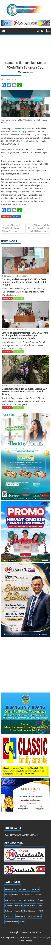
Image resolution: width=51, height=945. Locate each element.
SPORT (40, 911)
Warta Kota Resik (34, 916)
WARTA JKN (20, 916)
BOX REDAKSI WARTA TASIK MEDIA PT (21, 834)
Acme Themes (25, 940)
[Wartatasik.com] (3, 30)
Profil (40, 905)
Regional (18, 911)
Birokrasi (35, 889)
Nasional (8, 905)
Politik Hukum (29, 905)
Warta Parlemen (11, 921)
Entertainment (26, 895)
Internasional (29, 900)
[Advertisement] (25, 49)
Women (23, 921)
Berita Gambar (10, 889)
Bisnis (7, 895)
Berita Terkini (6, 217)
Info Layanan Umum (13, 900)
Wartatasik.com (19, 128)
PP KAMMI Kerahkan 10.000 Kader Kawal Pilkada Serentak (12, 228)
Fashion (38, 895)
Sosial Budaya (18, 298)
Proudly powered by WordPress (15, 937)
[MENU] (48, 31)
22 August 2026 (9, 276)
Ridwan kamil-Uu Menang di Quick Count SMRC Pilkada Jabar (38, 228)
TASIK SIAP (16, 217)
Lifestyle (40, 900)
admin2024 (22, 276)
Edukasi (15, 895)
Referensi (8, 911)
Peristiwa (18, 905)
